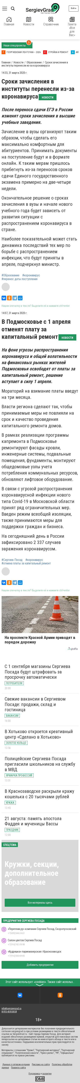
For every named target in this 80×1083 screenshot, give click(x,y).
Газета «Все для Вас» (72, 29)
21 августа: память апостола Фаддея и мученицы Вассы (33, 821)
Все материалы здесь (40, 902)
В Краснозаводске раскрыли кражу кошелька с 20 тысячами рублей (39, 794)
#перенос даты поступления (19, 279)
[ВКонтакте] (4, 298)
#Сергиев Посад (12, 560)
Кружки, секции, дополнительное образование (32, 873)
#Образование (10, 275)
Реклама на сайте (41, 1064)
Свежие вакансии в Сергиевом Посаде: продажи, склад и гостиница (35, 704)
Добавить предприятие (40, 964)
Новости (28, 24)
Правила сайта (18, 1067)
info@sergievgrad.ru (11, 1008)
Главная (9, 24)
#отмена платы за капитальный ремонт (26, 563)
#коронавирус (31, 275)
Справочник (51, 24)
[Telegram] (14, 298)
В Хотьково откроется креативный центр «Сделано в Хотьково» (39, 734)
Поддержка (34, 1073)
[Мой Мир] (20, 298)
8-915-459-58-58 (9, 1011)
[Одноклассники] (9, 298)
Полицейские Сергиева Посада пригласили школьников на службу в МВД (40, 764)
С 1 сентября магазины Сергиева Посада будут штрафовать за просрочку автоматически (37, 672)
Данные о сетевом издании (16, 1064)
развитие (46, 1073)
